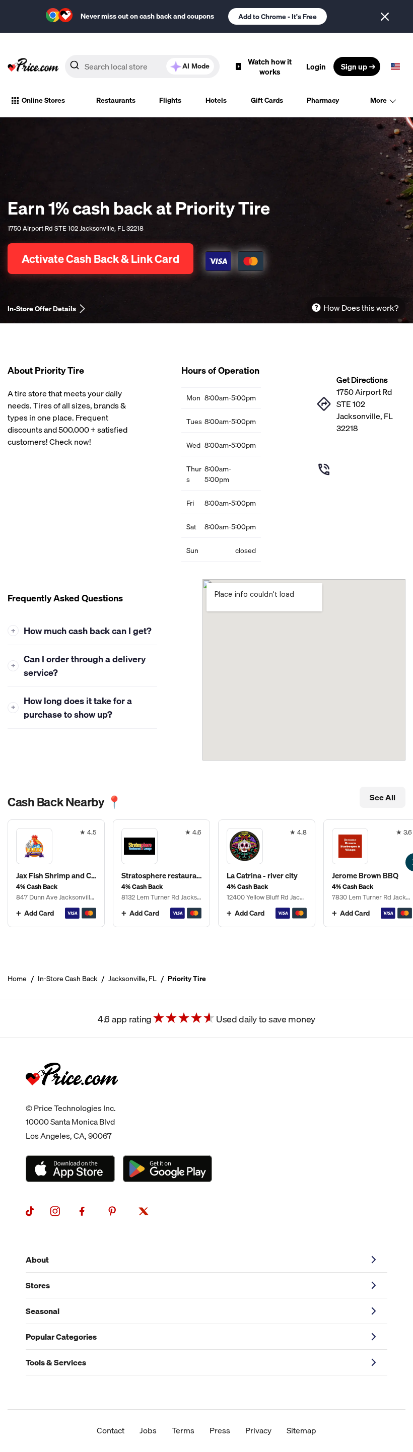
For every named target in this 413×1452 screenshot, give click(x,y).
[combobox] (142, 66)
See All (382, 797)
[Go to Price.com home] (33, 66)
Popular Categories (61, 1336)
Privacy (258, 1430)
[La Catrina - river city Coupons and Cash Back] (267, 873)
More (378, 100)
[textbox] (395, 66)
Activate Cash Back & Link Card (100, 258)
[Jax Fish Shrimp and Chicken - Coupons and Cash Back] (56, 873)
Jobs (148, 1430)
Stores (38, 1285)
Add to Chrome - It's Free (277, 16)
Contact (110, 1430)
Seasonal (42, 1311)
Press (220, 1430)
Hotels (216, 100)
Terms (183, 1430)
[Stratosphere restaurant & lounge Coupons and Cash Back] (161, 873)
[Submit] (74, 67)
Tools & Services (56, 1362)
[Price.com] (72, 1095)
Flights (170, 100)
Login (316, 66)
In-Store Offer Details (42, 308)
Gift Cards (267, 100)
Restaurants (115, 100)
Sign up (354, 66)
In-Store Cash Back (67, 978)
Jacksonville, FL (132, 978)
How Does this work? (360, 307)
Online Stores (43, 100)
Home (17, 978)
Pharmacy (323, 100)
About (37, 1259)
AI (196, 66)
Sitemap (301, 1430)
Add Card (39, 913)
